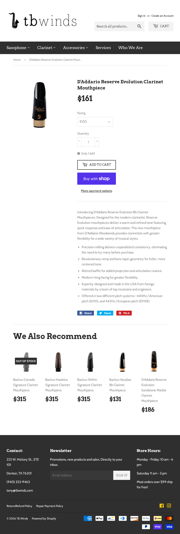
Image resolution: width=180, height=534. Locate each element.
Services (103, 48)
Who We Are (130, 48)
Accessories (74, 48)
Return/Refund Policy (19, 506)
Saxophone (17, 48)
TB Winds (22, 518)
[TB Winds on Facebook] (161, 506)
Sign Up (121, 475)
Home (17, 59)
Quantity (83, 133)
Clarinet (45, 48)
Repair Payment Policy (49, 506)
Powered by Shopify (44, 518)
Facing (81, 113)
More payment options (96, 191)
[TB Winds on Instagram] (169, 506)
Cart (164, 26)
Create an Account (162, 15)
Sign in (142, 15)
